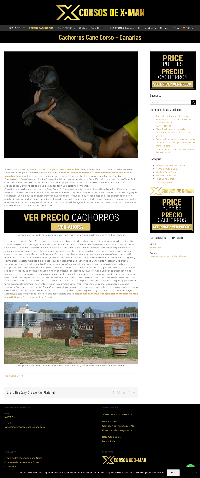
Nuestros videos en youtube (117, 430)
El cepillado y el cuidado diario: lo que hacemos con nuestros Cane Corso (173, 132)
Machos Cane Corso (166, 172)
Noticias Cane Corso (166, 175)
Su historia (10, 466)
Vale (173, 472)
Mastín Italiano (110, 441)
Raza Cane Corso (13, 375)
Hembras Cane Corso (167, 168)
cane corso (48, 172)
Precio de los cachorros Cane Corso (23, 458)
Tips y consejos (164, 182)
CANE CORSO (163, 126)
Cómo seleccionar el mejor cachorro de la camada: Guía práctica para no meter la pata (175, 142)
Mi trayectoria (109, 421)
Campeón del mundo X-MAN (118, 425)
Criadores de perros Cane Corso (21, 462)
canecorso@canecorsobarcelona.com (170, 256)
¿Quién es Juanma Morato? (117, 414)
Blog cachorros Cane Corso (170, 165)
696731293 (155, 247)
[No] (196, 472)
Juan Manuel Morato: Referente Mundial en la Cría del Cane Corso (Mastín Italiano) (174, 119)
